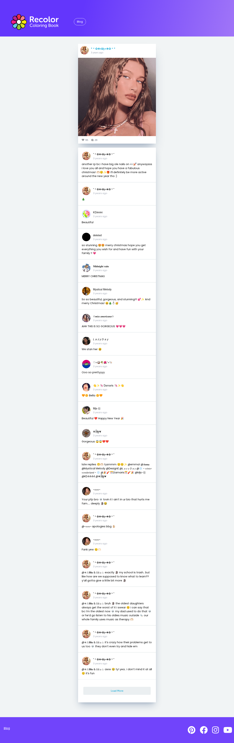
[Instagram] (215, 730)
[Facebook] (204, 730)
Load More (117, 690)
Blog (80, 21)
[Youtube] (227, 730)
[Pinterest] (191, 730)
